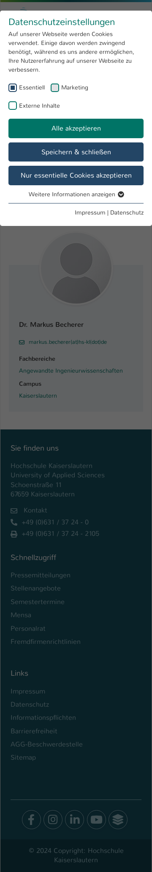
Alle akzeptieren (76, 128)
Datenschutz (127, 212)
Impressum (90, 212)
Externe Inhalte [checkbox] (39, 105)
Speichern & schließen (76, 152)
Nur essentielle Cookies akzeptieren (76, 175)
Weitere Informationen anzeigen (73, 194)
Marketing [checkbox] (74, 87)
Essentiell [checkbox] (32, 87)
